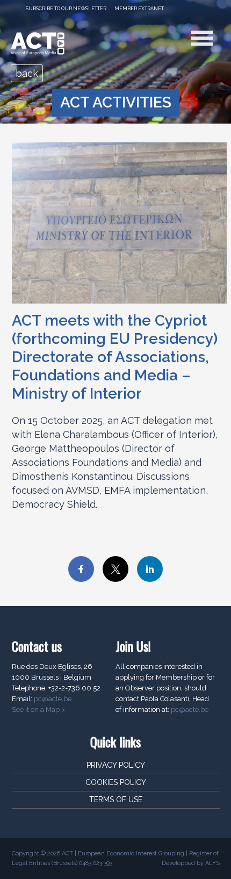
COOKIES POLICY (115, 782)
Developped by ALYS (191, 863)
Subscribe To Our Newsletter (66, 8)
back (27, 73)
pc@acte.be (52, 699)
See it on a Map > (38, 709)
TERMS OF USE (115, 799)
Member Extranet (139, 8)
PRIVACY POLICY (115, 765)
